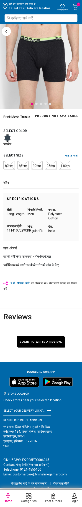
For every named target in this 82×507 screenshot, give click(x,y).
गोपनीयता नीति (61, 483)
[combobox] (41, 18)
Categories (29, 501)
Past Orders (53, 501)
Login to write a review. (41, 341)
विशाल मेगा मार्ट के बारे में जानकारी (29, 483)
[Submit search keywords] (8, 18)
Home (8, 501)
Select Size (13, 155)
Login (74, 501)
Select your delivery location (30, 8)
